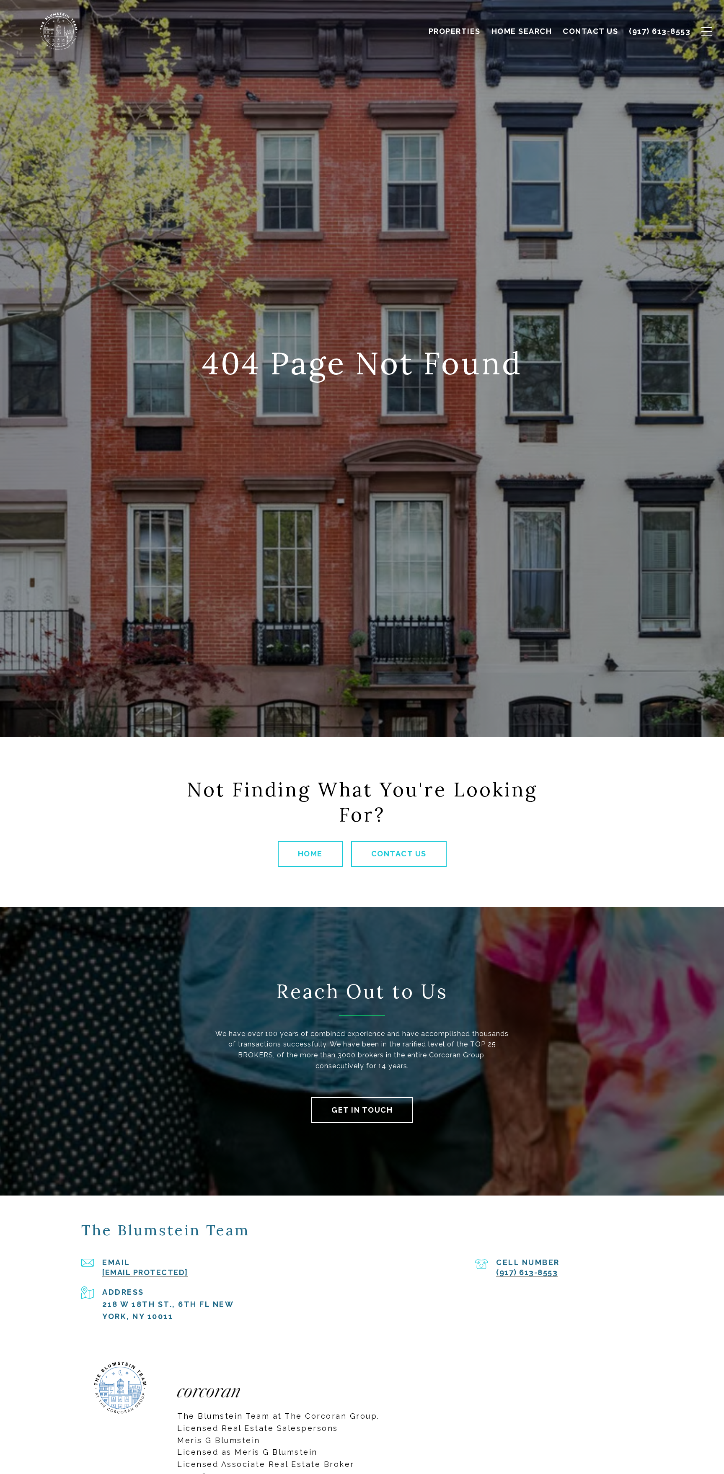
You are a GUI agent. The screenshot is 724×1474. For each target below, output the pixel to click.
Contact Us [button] (399, 853)
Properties (455, 31)
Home (310, 853)
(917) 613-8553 (527, 1272)
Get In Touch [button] (362, 1110)
